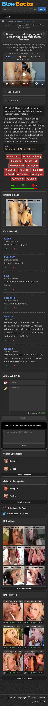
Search (42, 9)
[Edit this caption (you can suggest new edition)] (44, 44)
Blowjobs (15, 54)
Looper (24, 57)
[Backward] (3, 212)
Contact (11, 697)
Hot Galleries (10, 595)
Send (24, 445)
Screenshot (24, 60)
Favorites (12, 57)
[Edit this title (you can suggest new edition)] (40, 34)
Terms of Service (38, 697)
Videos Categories (12, 454)
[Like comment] (6, 248)
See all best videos (24, 588)
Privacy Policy (39, 701)
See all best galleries (24, 678)
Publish (24, 418)
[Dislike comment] (14, 248)
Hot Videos (9, 521)
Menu (8, 16)
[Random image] (21, 612)
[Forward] (45, 212)
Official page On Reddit (18, 508)
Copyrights (22, 697)
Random (36, 57)
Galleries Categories (13, 481)
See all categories (24, 475)
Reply (42, 238)
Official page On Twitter (17, 513)
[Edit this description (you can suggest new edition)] (42, 108)
